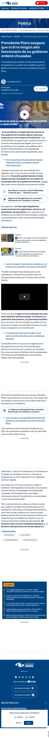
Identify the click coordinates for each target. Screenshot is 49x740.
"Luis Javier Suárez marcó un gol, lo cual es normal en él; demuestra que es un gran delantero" (25, 604)
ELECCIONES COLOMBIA (9, 30)
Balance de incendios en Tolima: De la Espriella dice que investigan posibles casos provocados (26, 616)
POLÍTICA (17, 36)
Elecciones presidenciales (27, 30)
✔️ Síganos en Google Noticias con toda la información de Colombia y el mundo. (26, 410)
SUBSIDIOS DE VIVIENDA (19, 8)
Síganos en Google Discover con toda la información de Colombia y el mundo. (25, 199)
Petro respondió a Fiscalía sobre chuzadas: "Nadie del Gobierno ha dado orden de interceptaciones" (24, 162)
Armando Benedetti (11, 540)
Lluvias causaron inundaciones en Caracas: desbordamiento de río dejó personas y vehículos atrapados (25, 597)
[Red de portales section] (46, 703)
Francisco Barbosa (30, 540)
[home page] (24, 665)
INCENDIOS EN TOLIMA (37, 8)
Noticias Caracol (6, 36)
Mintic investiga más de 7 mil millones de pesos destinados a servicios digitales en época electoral (31, 240)
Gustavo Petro (9, 535)
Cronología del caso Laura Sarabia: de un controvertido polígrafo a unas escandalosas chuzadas (25, 336)
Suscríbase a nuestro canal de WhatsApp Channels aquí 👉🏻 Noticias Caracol (25, 191)
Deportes (32, 717)
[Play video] (24, 114)
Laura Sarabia (24, 535)
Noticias (20, 717)
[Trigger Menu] (3, 3)
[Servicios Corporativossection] (46, 708)
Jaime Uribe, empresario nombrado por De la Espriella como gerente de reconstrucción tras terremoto (30, 253)
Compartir (41, 88)
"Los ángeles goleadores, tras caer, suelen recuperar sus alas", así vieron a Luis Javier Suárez (25, 590)
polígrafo (5, 477)
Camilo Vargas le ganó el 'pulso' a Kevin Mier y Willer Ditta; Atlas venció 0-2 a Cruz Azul (24, 610)
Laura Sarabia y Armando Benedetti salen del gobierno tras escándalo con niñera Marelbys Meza (25, 420)
